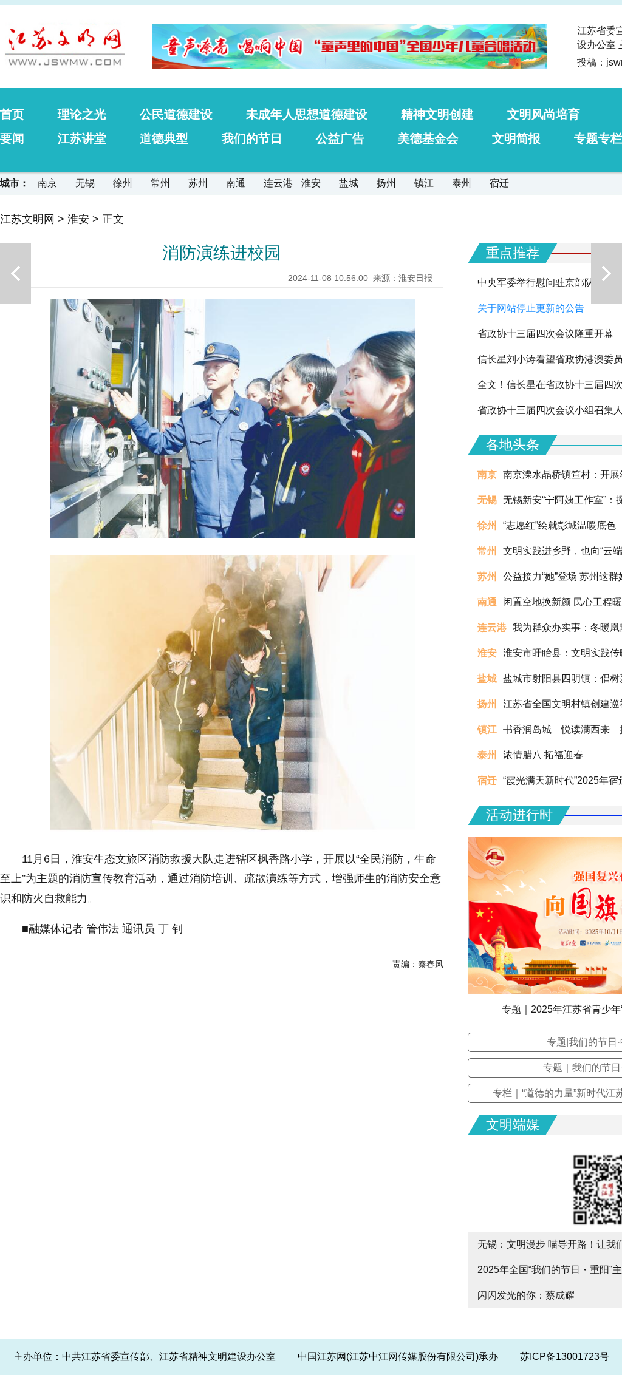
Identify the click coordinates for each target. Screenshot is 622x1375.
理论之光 (82, 114)
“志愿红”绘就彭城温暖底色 (559, 525)
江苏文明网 (27, 219)
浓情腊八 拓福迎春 (543, 755)
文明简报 (516, 138)
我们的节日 (252, 138)
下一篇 (606, 273)
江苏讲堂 (82, 138)
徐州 (122, 183)
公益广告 (340, 138)
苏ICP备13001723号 (564, 1356)
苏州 (198, 183)
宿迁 (499, 183)
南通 (235, 183)
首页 (12, 114)
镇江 (424, 183)
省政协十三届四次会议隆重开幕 (545, 333)
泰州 (461, 183)
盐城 (348, 183)
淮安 (311, 183)
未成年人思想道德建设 (306, 114)
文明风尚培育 (543, 114)
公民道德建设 (176, 114)
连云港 (278, 183)
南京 (47, 183)
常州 (160, 183)
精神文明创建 (437, 114)
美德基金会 (428, 138)
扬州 (386, 183)
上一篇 (15, 273)
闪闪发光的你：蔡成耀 (526, 1295)
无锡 (85, 183)
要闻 (12, 138)
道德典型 (164, 138)
